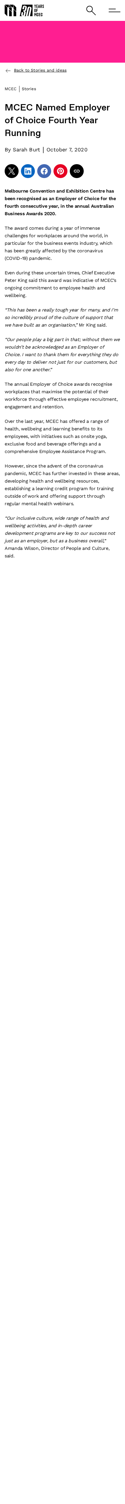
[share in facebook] (44, 171)
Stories (29, 88)
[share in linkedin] (28, 171)
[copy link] (77, 171)
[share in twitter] (12, 171)
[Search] (91, 10)
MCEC (11, 88)
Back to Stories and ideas (40, 70)
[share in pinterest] (60, 171)
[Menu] (114, 10)
